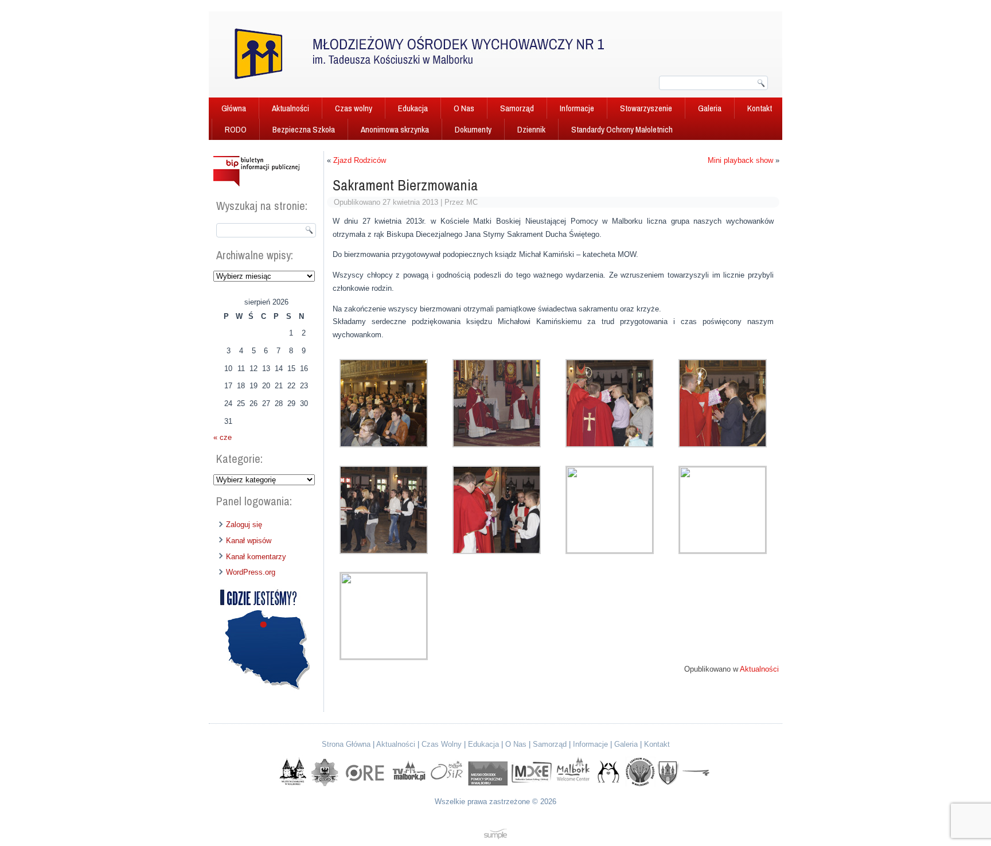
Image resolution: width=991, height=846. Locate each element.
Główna (233, 108)
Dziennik (531, 129)
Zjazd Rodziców (359, 160)
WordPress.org (250, 572)
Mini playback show (740, 160)
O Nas (464, 108)
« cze (222, 437)
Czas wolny (353, 108)
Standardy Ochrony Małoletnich (622, 129)
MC (472, 202)
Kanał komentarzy (256, 556)
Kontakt (759, 108)
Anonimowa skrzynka (395, 129)
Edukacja (413, 108)
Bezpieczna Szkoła (303, 129)
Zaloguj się (244, 524)
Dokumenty (473, 129)
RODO (236, 129)
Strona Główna (346, 744)
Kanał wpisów (248, 540)
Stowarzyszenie (646, 108)
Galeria (709, 108)
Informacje (577, 108)
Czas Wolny (442, 744)
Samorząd (517, 108)
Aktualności (290, 108)
